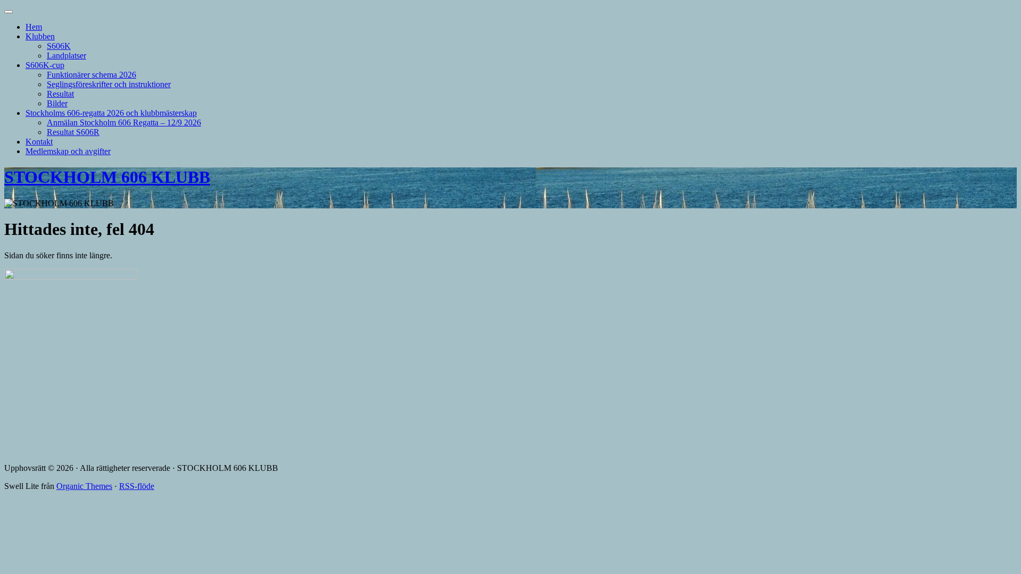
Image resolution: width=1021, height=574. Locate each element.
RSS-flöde (136, 486)
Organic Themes (84, 486)
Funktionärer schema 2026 (91, 74)
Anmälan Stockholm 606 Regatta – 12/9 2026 (124, 122)
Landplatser (66, 55)
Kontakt (39, 141)
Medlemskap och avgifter (68, 151)
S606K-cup (45, 65)
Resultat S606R (73, 132)
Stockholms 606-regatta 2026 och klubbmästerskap (111, 112)
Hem (34, 26)
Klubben (40, 36)
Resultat (60, 93)
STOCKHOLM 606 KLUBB (107, 177)
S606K (59, 45)
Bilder (57, 103)
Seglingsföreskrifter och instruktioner (109, 84)
